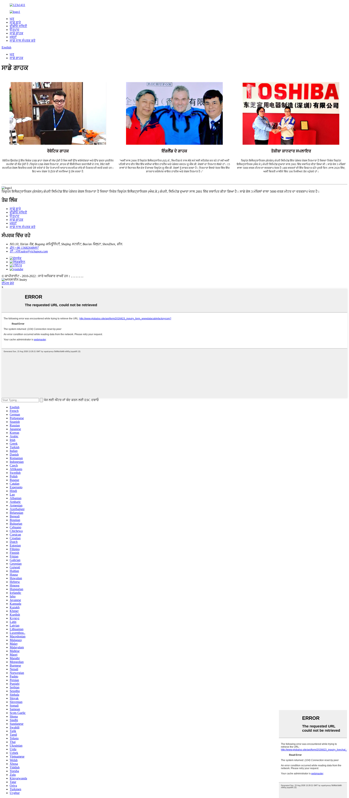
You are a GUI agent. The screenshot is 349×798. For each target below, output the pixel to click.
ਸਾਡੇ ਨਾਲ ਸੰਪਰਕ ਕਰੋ (22, 40)
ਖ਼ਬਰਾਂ (13, 37)
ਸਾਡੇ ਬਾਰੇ (15, 22)
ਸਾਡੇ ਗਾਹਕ (16, 33)
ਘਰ (12, 18)
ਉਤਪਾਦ (14, 29)
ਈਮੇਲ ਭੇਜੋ (8, 283)
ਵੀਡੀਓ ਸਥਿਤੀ (18, 26)
